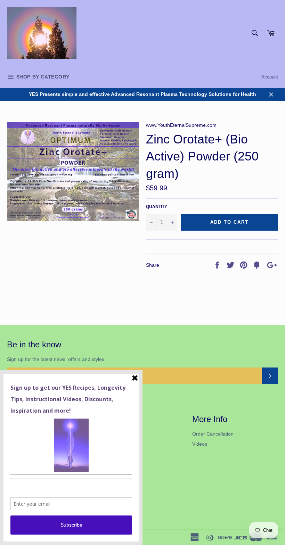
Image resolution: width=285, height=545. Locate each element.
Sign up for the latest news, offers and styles (55, 359)
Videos (199, 444)
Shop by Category (42, 77)
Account (269, 77)
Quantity (156, 206)
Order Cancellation (213, 434)
